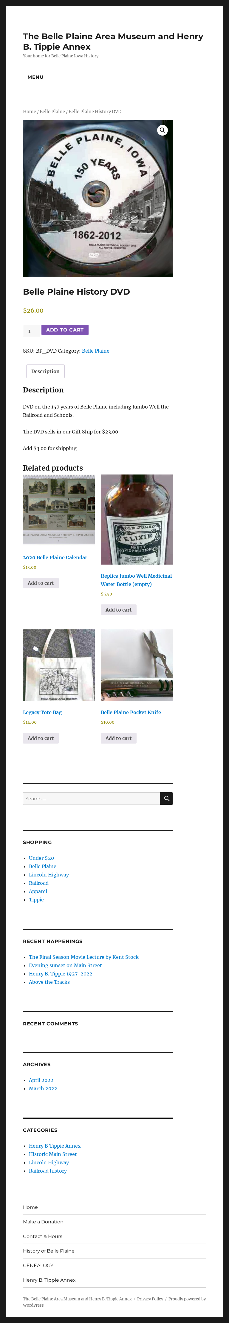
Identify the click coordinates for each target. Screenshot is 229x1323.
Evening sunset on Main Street (65, 965)
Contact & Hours (42, 1236)
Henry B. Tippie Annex (49, 1280)
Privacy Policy (150, 1299)
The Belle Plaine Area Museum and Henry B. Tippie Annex (77, 1299)
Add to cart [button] (41, 583)
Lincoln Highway (49, 875)
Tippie (36, 900)
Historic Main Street (53, 1154)
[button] (162, 130)
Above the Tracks (49, 982)
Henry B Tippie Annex (55, 1146)
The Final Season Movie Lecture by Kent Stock (84, 957)
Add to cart (65, 330)
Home (29, 111)
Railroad (39, 883)
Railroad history (48, 1171)
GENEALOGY (38, 1265)
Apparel (38, 891)
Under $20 (41, 858)
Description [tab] (45, 371)
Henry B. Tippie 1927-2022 (60, 974)
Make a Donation (43, 1222)
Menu (35, 77)
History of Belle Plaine (49, 1251)
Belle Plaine (52, 111)
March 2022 (43, 1088)
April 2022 (41, 1080)
